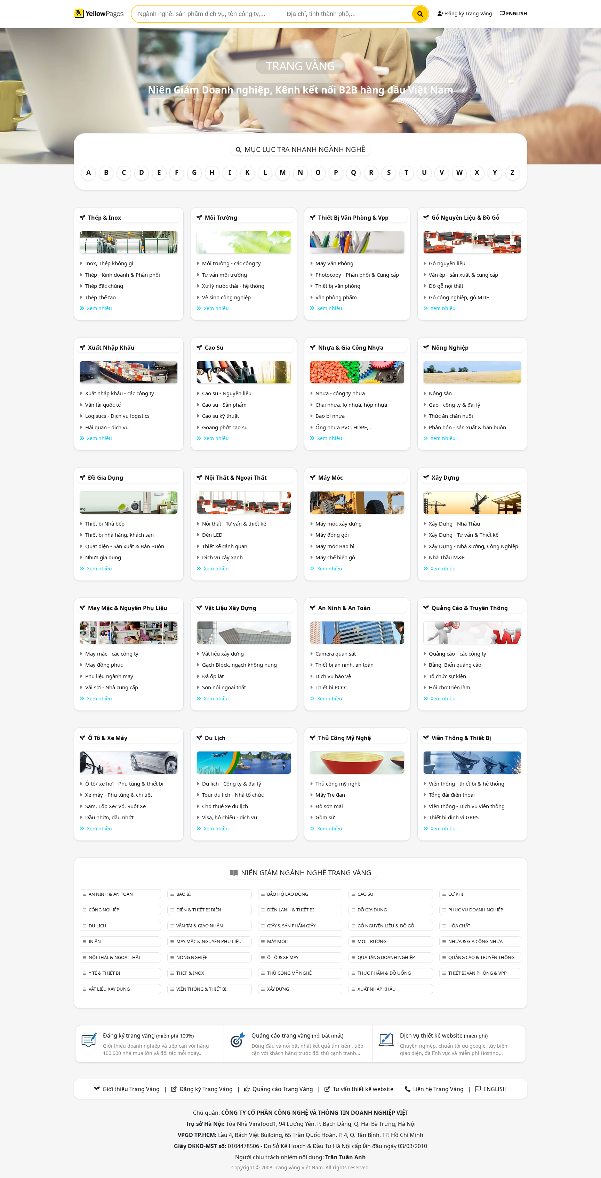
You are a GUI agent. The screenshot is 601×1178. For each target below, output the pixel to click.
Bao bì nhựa (330, 415)
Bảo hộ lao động (287, 894)
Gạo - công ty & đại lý (454, 404)
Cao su (214, 347)
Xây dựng (445, 477)
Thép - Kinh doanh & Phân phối (122, 274)
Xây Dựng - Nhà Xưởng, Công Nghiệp (473, 546)
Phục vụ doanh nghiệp (475, 910)
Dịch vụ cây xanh (222, 557)
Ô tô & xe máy (107, 738)
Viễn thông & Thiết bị (461, 738)
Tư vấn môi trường (224, 274)
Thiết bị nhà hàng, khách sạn (119, 534)
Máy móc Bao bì (334, 546)
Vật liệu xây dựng (230, 608)
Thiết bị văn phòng (337, 285)
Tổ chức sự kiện (447, 676)
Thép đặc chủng (104, 285)
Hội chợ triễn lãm (449, 687)
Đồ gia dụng (105, 477)
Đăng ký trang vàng (148, 1035)
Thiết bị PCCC (331, 687)
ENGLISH (516, 13)
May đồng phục (104, 664)
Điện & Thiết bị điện (198, 910)
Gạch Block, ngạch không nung (239, 664)
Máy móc (330, 477)
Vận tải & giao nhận (199, 926)
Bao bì (183, 894)
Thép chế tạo (100, 297)
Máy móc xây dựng (338, 523)
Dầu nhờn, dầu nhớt (109, 817)
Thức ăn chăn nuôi (451, 415)
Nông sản (440, 393)
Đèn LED (212, 534)
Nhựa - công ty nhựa (340, 393)
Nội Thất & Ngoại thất (236, 477)
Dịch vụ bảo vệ (333, 676)
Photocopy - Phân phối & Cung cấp (357, 274)
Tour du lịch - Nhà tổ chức (233, 794)
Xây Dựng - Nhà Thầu (454, 523)
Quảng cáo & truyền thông (470, 608)
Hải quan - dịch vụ (107, 427)
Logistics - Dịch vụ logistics (117, 415)
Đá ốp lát (213, 676)
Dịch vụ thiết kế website (444, 1035)
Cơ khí (455, 894)
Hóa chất (459, 926)
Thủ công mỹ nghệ (344, 738)
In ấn (95, 941)
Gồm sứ (325, 817)
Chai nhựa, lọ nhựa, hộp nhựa (351, 404)
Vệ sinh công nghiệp (226, 297)
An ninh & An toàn (344, 608)
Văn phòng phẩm (336, 297)
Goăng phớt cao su (225, 427)
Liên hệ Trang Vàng (438, 1089)
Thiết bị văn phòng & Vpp (353, 217)
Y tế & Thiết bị (104, 973)
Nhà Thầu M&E (447, 557)
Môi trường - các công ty (231, 263)
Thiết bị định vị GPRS (454, 817)
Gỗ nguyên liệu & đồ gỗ (465, 217)
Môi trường (221, 217)
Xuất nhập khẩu (111, 347)
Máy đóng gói (332, 534)
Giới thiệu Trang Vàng (131, 1089)
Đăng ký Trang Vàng (468, 13)
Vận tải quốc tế (103, 404)
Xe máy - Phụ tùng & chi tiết (118, 794)
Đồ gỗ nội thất (446, 285)
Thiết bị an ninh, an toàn (344, 664)
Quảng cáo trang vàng (297, 1035)
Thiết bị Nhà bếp (105, 523)
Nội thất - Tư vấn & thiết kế (234, 523)
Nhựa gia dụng (103, 557)
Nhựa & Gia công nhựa (351, 347)
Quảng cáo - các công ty (457, 653)
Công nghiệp (104, 910)
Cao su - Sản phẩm (224, 404)
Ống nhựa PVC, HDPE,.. (343, 427)
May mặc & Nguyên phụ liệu (127, 608)
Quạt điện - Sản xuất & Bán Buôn (124, 546)
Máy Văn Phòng (334, 263)
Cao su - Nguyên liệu (226, 393)
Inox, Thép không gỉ (109, 263)
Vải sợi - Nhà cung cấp (111, 687)
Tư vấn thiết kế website (364, 1089)
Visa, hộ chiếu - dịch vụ (229, 817)
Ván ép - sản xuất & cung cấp (463, 274)
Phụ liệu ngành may (109, 676)
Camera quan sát (335, 653)
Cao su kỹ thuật (220, 415)
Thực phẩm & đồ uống (384, 973)
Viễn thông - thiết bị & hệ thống (466, 783)
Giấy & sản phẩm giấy (291, 926)
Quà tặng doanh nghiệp (386, 957)
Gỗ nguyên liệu (447, 263)
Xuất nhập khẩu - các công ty (119, 393)
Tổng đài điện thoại (452, 794)
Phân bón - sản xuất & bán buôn (467, 427)
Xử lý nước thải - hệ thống (233, 285)
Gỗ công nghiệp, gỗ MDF (459, 297)
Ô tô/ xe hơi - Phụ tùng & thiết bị (124, 783)
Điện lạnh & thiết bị (290, 910)
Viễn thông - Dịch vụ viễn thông (467, 806)
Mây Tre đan (330, 794)
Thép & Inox (104, 217)
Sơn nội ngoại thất (224, 687)
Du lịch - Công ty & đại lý (231, 783)
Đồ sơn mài (329, 806)
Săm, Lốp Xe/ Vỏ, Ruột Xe (115, 806)
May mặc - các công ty (111, 653)
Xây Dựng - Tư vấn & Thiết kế (463, 534)
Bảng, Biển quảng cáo (455, 664)
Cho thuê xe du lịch (225, 806)
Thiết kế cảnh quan (224, 546)
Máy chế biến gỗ (335, 557)
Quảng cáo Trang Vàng (283, 1089)
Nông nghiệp (450, 347)
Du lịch (215, 738)
